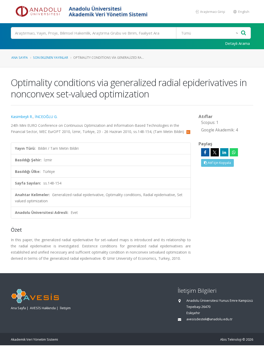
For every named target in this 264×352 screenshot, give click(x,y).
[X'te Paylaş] (215, 152)
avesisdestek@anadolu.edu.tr (209, 319)
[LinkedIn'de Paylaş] (224, 152)
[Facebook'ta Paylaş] (205, 152)
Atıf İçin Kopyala (219, 163)
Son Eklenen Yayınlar (50, 57)
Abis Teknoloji (231, 339)
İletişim (65, 308)
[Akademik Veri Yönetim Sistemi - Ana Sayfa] (39, 11)
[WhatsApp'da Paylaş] (234, 152)
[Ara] (243, 33)
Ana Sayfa (19, 57)
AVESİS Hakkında (43, 308)
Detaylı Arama (237, 43)
